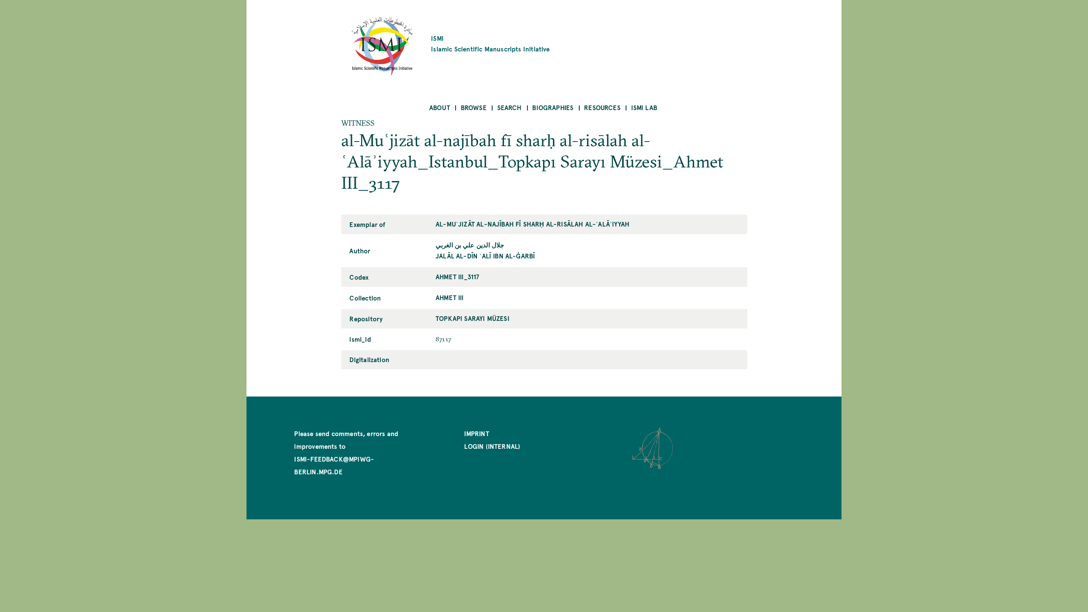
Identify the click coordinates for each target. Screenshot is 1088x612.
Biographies (552, 107)
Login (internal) (492, 446)
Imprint (476, 433)
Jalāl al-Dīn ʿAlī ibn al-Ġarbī (485, 255)
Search (509, 107)
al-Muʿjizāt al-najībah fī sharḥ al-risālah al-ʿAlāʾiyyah (532, 223)
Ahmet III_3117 (457, 276)
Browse (474, 107)
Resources (602, 107)
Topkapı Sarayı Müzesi (473, 318)
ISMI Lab (644, 107)
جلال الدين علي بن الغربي (470, 244)
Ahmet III (450, 297)
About (439, 107)
